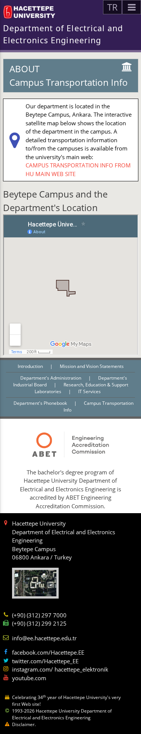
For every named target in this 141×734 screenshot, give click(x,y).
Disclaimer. (24, 724)
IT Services (89, 391)
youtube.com (29, 678)
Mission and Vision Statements (92, 366)
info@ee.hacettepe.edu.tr (44, 638)
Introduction (31, 366)
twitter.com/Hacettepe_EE (45, 661)
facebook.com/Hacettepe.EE (48, 652)
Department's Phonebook (41, 403)
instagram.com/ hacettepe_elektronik (60, 669)
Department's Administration (51, 378)
